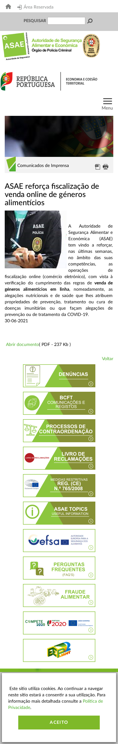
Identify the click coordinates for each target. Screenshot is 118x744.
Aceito (59, 722)
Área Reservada (38, 7)
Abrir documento (22, 344)
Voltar (107, 359)
